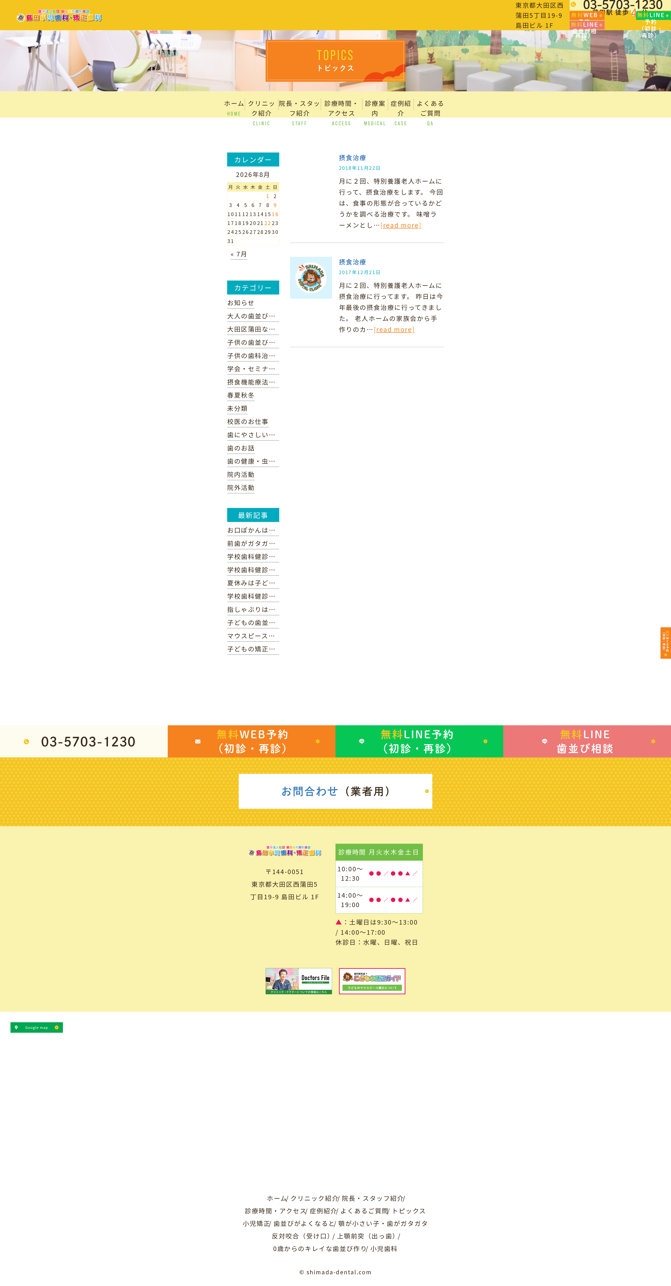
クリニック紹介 (314, 1198)
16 (275, 213)
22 (268, 222)
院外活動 (241, 487)
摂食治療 (353, 158)
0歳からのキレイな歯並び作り (320, 1248)
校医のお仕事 (248, 421)
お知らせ (241, 302)
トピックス (409, 1210)
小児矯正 (256, 1223)
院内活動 (241, 474)
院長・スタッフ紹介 (373, 1198)
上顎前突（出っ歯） (368, 1235)
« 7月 (239, 253)
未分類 (237, 408)
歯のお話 (241, 447)
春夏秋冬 (241, 394)
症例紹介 (323, 1210)
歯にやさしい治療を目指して (272, 434)
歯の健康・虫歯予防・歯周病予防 (279, 460)
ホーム (277, 1198)
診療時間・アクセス (276, 1210)
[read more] (401, 224)
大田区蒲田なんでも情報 (265, 328)
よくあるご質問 (364, 1210)
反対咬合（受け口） (303, 1235)
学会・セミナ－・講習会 (265, 368)
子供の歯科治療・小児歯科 (268, 355)
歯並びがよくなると (304, 1223)
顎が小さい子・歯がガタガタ (383, 1223)
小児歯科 (384, 1248)
